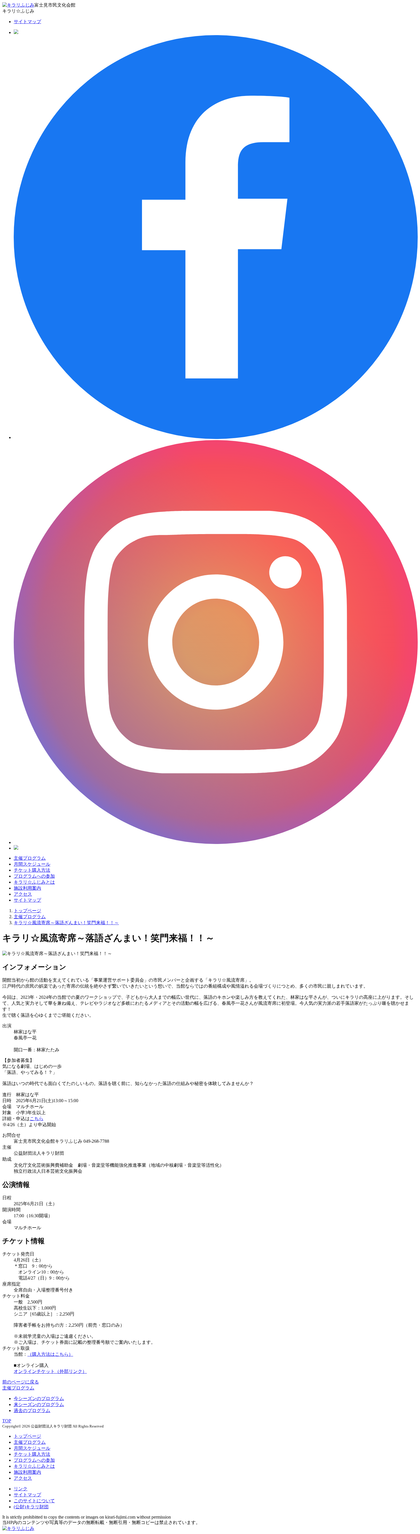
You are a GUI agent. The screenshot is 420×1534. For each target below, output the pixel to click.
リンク (20, 1488)
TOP (6, 1420)
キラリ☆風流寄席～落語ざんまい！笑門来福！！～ (66, 922)
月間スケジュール (32, 864)
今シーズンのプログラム (39, 1398)
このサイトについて (34, 1500)
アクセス (23, 894)
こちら (36, 1118)
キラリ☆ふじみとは (34, 882)
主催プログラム (30, 858)
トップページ (27, 910)
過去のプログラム (32, 1410)
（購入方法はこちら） (50, 1354)
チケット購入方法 (32, 870)
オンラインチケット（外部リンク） (50, 1371)
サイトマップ (27, 21)
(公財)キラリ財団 (31, 1506)
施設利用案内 (27, 888)
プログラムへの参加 (34, 876)
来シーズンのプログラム (39, 1404)
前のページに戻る (20, 1381)
